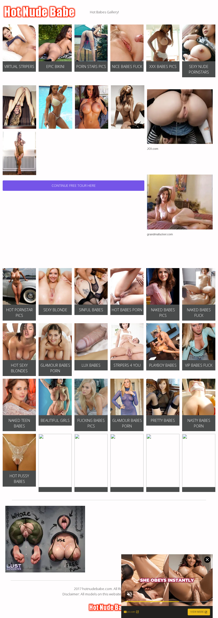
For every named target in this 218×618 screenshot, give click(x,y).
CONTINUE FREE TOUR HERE (74, 185)
